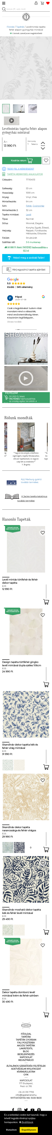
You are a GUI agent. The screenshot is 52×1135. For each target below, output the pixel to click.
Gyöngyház (38, 206)
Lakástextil (26, 1048)
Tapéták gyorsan (26, 1039)
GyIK (26, 1074)
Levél (28, 214)
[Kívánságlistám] (48, 3)
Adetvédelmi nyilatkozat (26, 1069)
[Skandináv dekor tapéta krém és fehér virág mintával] (19, 765)
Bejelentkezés (26, 1054)
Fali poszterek (26, 1042)
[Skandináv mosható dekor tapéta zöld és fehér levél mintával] (7, 930)
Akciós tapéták (26, 1045)
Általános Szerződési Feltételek (26, 1066)
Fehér (29, 206)
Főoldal (10, 27)
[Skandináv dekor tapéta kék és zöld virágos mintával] (7, 847)
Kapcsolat (26, 1057)
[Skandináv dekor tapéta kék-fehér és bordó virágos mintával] (30, 847)
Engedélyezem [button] (29, 1130)
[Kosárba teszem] (46, 602)
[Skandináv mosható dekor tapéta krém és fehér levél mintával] (19, 930)
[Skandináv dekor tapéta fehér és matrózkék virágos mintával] (19, 847)
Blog (26, 1051)
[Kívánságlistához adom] (46, 160)
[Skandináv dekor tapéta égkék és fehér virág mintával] (7, 765)
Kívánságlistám (26, 1071)
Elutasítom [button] (11, 1130)
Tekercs (34, 144)
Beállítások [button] (27, 1122)
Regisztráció (26, 1060)
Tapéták (20, 27)
